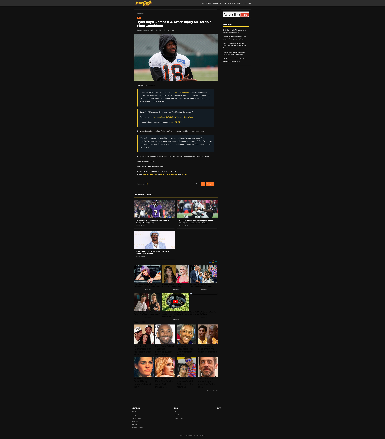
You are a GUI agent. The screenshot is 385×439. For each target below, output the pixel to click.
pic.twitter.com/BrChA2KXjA (182, 117)
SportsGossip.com (150, 174)
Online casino (229, 3)
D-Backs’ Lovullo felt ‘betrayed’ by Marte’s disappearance (235, 31)
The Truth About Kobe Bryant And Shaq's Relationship (207, 349)
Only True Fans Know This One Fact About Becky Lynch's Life (165, 382)
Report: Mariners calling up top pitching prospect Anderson (234, 53)
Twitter (184, 174)
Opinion (134, 424)
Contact (176, 415)
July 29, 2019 (176, 122)
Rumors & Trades (137, 427)
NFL (238, 3)
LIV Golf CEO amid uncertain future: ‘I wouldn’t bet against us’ (235, 60)
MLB (249, 3)
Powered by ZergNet (212, 390)
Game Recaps (136, 418)
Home (139, 13)
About (175, 411)
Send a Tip (217, 3)
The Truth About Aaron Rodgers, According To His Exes (206, 382)
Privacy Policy (178, 418)
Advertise (206, 3)
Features (135, 421)
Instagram (173, 174)
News (134, 411)
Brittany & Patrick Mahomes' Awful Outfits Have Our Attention (185, 382)
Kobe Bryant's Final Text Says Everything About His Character (164, 350)
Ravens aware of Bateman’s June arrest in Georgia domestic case (152, 222)
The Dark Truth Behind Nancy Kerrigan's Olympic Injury (143, 382)
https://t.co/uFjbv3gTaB (161, 117)
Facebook (164, 174)
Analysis (135, 415)
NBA (244, 3)
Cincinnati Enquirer (181, 92)
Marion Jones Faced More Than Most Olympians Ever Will (185, 350)
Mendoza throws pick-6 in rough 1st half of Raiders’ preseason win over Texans (196, 222)
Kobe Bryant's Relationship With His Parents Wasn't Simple (143, 350)
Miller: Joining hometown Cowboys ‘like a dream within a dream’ (152, 252)
